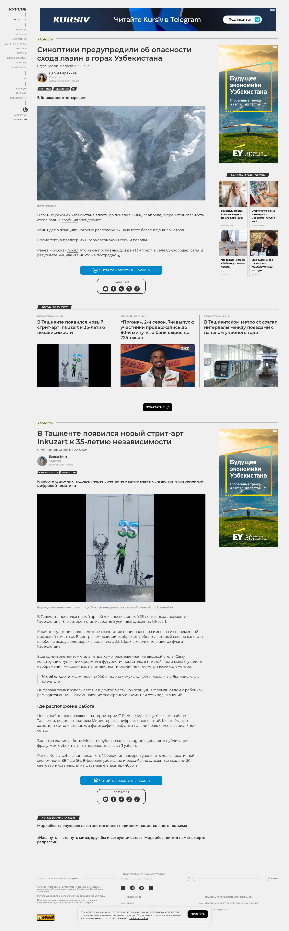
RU (14, 19)
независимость (48, 472)
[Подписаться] (192, 879)
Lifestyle (21, 62)
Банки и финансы (16, 44)
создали (177, 760)
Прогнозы (45, 89)
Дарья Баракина (63, 73)
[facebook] (123, 888)
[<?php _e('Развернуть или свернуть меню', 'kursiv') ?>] (25, 109)
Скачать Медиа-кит (217, 910)
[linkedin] (150, 888)
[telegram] (141, 888)
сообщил (70, 220)
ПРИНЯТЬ (198, 914)
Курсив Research (16, 58)
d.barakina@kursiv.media (64, 80)
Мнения (22, 53)
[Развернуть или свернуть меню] (25, 78)
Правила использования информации (228, 897)
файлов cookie (138, 918)
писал (72, 250)
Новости (21, 29)
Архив (130, 903)
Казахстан (20, 115)
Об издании (134, 897)
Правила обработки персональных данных (232, 903)
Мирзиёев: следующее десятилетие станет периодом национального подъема (112, 826)
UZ (19, 19)
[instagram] (132, 888)
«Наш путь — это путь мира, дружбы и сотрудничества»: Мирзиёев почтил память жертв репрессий (121, 840)
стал (90, 621)
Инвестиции (19, 39)
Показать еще (157, 407)
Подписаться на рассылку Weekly (144, 874)
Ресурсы (21, 48)
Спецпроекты (18, 98)
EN (25, 19)
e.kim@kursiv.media (61, 464)
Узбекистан (20, 119)
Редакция (21, 88)
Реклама (21, 93)
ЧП (73, 89)
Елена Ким (58, 457)
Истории (21, 34)
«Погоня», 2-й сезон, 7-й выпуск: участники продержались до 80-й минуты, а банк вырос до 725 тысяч (157, 329)
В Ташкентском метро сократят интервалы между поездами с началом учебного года (240, 327)
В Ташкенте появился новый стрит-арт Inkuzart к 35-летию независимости (71, 327)
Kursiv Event (19, 67)
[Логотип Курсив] (18, 9)
